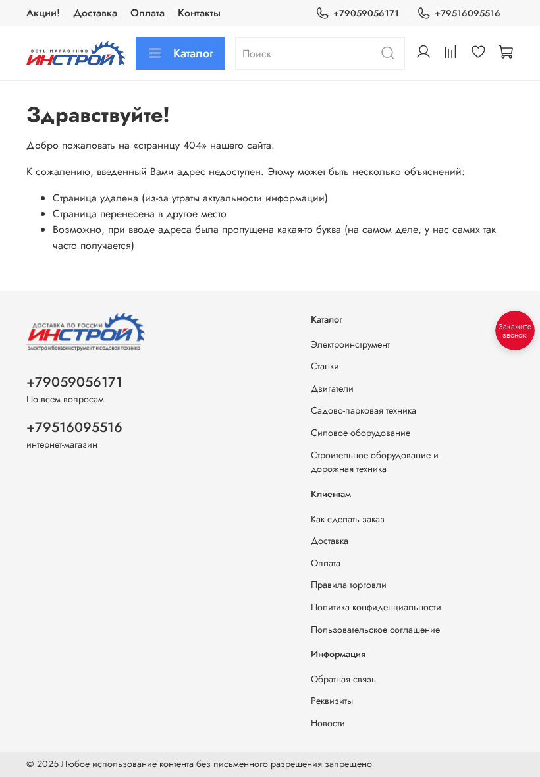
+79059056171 (366, 13)
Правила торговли (349, 584)
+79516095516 (467, 13)
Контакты (199, 12)
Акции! (43, 12)
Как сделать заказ (348, 518)
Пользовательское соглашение (375, 629)
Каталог (193, 53)
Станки (325, 366)
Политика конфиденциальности (376, 607)
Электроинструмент (350, 344)
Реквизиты (332, 700)
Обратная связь (343, 678)
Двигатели (332, 388)
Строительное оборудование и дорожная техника (375, 462)
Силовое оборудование (360, 432)
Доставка (95, 12)
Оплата (147, 12)
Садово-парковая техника (363, 410)
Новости (328, 723)
